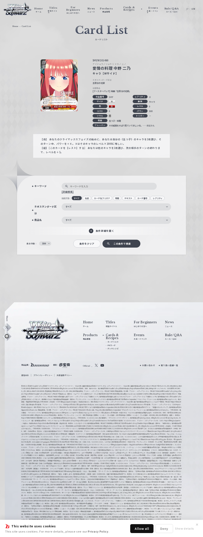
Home (15, 26)
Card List (26, 26)
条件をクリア (86, 243)
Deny (164, 528)
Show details (184, 528)
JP (187, 9)
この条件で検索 (122, 243)
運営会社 (25, 375)
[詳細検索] (68, 191)
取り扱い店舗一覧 (169, 365)
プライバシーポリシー (42, 375)
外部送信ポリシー (64, 375)
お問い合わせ (148, 365)
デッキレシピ (113, 348)
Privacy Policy (98, 531)
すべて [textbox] (68, 206)
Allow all (142, 528)
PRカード (111, 345)
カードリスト (113, 342)
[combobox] (116, 206)
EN (193, 9)
